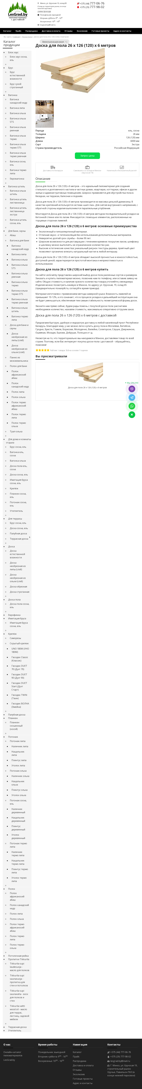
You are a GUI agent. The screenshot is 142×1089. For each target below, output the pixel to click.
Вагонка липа (17, 107)
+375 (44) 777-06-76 (120, 1052)
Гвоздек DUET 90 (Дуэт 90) (19, 676)
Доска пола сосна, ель (19, 605)
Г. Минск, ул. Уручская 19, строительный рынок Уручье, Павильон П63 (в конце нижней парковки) (122, 1070)
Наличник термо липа (18, 853)
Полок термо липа (19, 416)
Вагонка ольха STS (18, 120)
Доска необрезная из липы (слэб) (19, 337)
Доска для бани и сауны (19, 326)
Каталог (7, 31)
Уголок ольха (19, 795)
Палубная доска (18, 533)
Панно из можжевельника (19, 359)
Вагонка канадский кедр (18, 101)
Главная (16, 36)
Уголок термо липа (19, 879)
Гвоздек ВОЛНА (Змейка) (20, 705)
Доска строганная (19, 591)
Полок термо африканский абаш (19, 406)
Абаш (13, 235)
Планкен (13, 718)
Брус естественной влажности (17, 75)
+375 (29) (92, 7)
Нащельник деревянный (18, 819)
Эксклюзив (82, 31)
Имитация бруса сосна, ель (19, 481)
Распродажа (32, 31)
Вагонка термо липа (18, 172)
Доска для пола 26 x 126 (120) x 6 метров (87, 387)
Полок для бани (18, 366)
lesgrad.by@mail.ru (47, 25)
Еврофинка (14, 615)
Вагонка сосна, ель (18, 163)
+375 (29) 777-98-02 (120, 1056)
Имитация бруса (17, 618)
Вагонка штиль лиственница (18, 201)
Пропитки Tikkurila (18, 959)
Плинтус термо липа (20, 871)
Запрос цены (87, 155)
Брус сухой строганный (16, 85)
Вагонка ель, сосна (17, 454)
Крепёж (14, 488)
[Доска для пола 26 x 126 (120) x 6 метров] (70, 74)
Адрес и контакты (122, 31)
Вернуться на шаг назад (53, 41)
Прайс (18, 31)
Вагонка (12, 95)
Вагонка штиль (16, 186)
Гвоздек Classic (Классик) (20, 659)
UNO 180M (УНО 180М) (20, 650)
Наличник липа (20, 746)
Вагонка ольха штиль (18, 192)
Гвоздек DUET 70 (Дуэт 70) (19, 667)
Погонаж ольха (18, 770)
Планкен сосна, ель (18, 495)
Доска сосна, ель (19, 474)
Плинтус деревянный (18, 828)
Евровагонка (17, 178)
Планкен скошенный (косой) (16, 726)
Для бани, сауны (17, 230)
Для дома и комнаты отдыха (18, 441)
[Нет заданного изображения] (45, 106)
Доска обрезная (18, 586)
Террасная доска (19, 538)
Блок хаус (13, 52)
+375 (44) (92, 3)
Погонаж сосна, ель (18, 504)
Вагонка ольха (18, 113)
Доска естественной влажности (17, 554)
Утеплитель (16, 510)
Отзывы (68, 31)
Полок (11, 888)
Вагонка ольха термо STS (18, 146)
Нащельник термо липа (18, 862)
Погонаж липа (17, 741)
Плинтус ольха (19, 789)
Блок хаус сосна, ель (18, 58)
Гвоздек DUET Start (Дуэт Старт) (19, 686)
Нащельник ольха (18, 783)
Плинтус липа (19, 760)
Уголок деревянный (18, 836)
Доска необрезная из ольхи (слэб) (19, 349)
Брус (10, 67)
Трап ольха (16, 431)
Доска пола (27, 36)
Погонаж (13, 736)
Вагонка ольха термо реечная (18, 154)
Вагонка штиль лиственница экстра (18, 211)
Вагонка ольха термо (18, 137)
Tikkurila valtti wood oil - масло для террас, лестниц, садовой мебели (19, 1012)
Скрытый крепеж (19, 643)
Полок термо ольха (19, 424)
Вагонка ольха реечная (18, 129)
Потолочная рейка (18, 955)
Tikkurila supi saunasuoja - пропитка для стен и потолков (19, 980)
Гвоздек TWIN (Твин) (19, 696)
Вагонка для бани (19, 240)
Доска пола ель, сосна (18, 467)
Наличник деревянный (18, 810)
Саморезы (15, 638)
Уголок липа (18, 765)
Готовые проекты (100, 31)
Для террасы (15, 518)
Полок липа (18, 391)
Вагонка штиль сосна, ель (18, 221)
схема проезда (44, 11)
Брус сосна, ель (18, 446)
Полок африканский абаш (19, 374)
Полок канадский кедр (20, 385)
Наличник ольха (20, 776)
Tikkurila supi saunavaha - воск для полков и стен (19, 995)
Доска (11, 546)
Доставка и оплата (51, 31)
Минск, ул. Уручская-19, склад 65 (53, 3)
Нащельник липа (18, 753)
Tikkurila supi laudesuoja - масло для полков (19, 967)
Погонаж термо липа (18, 845)
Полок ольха (18, 397)
